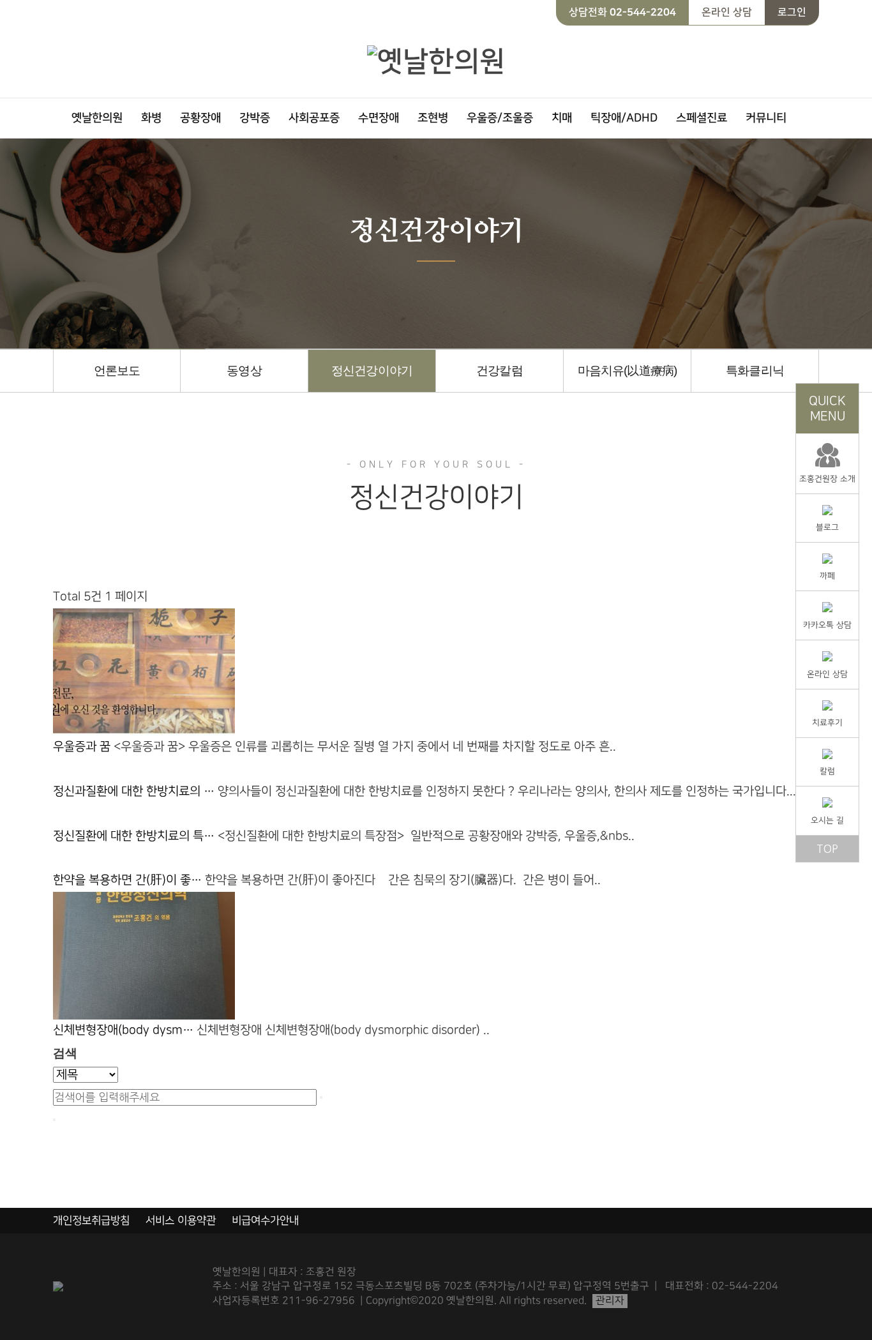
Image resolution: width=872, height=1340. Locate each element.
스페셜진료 (701, 118)
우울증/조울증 (500, 118)
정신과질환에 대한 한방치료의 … (135, 791)
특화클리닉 (754, 370)
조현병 (432, 118)
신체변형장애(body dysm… (125, 1030)
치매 (562, 118)
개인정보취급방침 (91, 1220)
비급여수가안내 (265, 1220)
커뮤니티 (766, 118)
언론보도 (117, 370)
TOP (827, 848)
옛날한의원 (97, 118)
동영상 (244, 370)
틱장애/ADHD (624, 118)
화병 (151, 118)
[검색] (321, 1097)
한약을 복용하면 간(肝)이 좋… (129, 880)
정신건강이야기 (371, 370)
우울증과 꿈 (83, 746)
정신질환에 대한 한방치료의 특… (135, 836)
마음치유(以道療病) (627, 370)
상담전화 (622, 12)
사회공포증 (314, 118)
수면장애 (378, 118)
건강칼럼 (499, 370)
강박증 (254, 118)
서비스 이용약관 (181, 1220)
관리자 (610, 1300)
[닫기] (54, 1119)
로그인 (792, 12)
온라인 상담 (727, 12)
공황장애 (200, 118)
